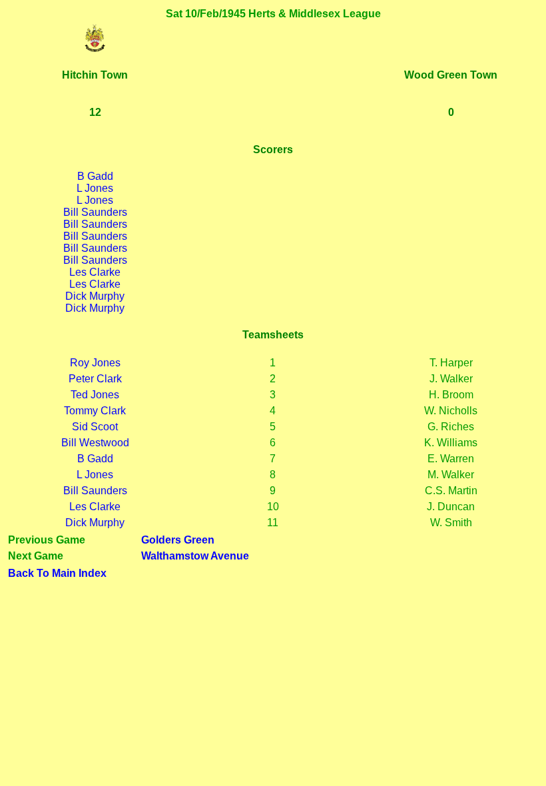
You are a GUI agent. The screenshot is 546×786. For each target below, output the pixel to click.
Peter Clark (95, 378)
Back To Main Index (57, 573)
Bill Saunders (95, 212)
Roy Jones (95, 362)
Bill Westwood (95, 442)
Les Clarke (95, 272)
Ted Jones (95, 394)
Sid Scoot (95, 426)
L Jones (95, 188)
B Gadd (95, 176)
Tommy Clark (95, 410)
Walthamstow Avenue (195, 556)
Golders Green (177, 540)
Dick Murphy (95, 296)
